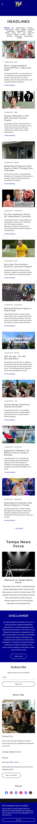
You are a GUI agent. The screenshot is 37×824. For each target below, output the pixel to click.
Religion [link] (16, 34)
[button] (3, 4)
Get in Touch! (11, 775)
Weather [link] (19, 38)
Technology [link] (18, 36)
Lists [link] (19, 33)
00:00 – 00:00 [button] (14, 762)
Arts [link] (13, 28)
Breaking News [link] (20, 28)
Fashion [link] (29, 31)
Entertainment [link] (21, 31)
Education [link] (31, 29)
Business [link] (30, 28)
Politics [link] (9, 34)
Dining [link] (17, 29)
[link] (18, 4)
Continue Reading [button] (9, 85)
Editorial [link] (23, 29)
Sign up (18, 684)
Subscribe (18, 656)
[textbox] (18, 677)
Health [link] (7, 33)
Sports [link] (30, 34)
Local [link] (24, 33)
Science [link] (23, 34)
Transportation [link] (28, 36)
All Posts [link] (7, 28)
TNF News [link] (9, 36)
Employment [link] (11, 31)
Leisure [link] (13, 33)
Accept (18, 820)
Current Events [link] (9, 29)
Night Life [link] (31, 33)
